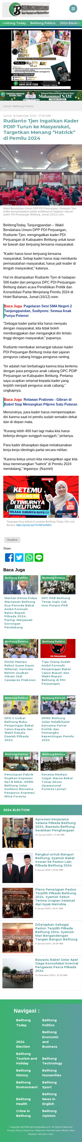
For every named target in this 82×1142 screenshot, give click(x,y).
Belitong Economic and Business (50, 1039)
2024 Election (23, 1044)
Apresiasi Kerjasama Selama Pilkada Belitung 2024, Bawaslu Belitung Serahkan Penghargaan (55, 825)
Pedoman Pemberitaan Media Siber (55, 1130)
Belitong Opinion (49, 1113)
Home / (8, 106)
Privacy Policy (14, 1130)
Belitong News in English (49, 1099)
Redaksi (32, 1134)
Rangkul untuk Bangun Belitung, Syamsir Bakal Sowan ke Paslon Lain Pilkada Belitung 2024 (54, 860)
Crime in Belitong (23, 1113)
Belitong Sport (49, 1084)
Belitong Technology (52, 1061)
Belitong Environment (27, 1084)
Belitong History (23, 1073)
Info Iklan (42, 1134)
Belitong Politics (43, 23)
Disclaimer (28, 1130)
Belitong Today (14, 23)
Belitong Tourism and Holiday (26, 1058)
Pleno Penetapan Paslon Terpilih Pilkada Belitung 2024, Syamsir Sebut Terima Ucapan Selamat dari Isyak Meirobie (55, 897)
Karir (51, 1134)
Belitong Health (23, 1101)
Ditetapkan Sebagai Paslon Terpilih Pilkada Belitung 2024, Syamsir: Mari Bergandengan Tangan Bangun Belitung (56, 932)
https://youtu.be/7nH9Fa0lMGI (33, 525)
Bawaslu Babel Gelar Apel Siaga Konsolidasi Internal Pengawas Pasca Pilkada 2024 (56, 965)
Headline (12, 539)
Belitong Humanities (51, 1073)
